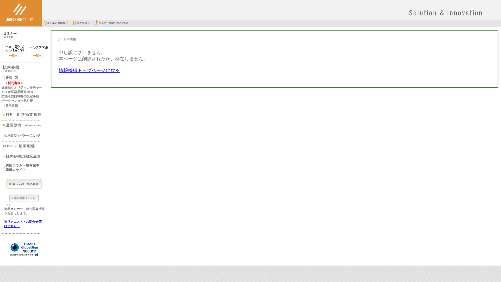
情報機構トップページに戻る (89, 70)
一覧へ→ (15, 55)
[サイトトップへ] (21, 25)
